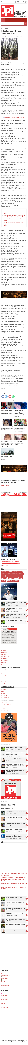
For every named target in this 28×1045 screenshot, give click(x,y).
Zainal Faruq (4, 664)
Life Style (16, 580)
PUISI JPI (15, 571)
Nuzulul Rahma (4, 678)
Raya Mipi (3, 693)
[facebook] (2, 396)
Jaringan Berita (4, 1007)
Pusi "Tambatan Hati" (6, 891)
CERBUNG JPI (21, 573)
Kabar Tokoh (4, 1003)
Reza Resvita (4, 658)
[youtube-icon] (23, 2)
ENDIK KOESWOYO (5, 975)
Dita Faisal (3, 654)
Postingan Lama (23, 492)
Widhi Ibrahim (4, 695)
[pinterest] (9, 396)
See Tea (2, 672)
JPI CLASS (10, 578)
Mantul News (4, 981)
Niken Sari (3, 681)
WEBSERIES (3, 580)
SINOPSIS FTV (14, 573)
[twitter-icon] (21, 2)
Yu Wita (2, 679)
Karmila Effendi (4, 676)
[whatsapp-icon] (26, 2)
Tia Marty (3, 674)
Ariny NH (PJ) (4, 670)
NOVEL (21, 578)
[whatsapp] (13, 396)
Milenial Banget (4, 999)
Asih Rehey (3, 708)
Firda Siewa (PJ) (4, 689)
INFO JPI (8, 573)
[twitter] (6, 396)
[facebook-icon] (18, 2)
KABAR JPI (3, 573)
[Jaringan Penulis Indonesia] (14, 11)
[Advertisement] (14, 858)
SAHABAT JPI (3, 571)
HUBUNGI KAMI (10, 580)
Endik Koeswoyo (5, 697)
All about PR (4, 578)
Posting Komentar (18, 36)
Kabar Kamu (4, 995)
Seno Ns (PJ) (4, 650)
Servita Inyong (4, 660)
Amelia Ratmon (4, 652)
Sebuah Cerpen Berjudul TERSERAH (14, 758)
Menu (3, 20)
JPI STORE (16, 578)
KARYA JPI (21, 571)
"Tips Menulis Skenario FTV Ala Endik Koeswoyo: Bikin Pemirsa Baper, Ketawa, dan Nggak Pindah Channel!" (13, 879)
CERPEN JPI (10, 571)
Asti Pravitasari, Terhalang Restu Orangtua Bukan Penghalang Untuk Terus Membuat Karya (15, 904)
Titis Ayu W (3, 662)
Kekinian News (4, 978)
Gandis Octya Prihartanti (6, 705)
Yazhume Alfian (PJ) (5, 703)
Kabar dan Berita (5, 985)
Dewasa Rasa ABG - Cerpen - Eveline (14, 620)
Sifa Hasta (3, 691)
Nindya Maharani (5, 656)
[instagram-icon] (15, 2)
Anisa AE (3, 683)
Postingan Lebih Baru (5, 492)
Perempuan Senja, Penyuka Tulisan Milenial (13, 222)
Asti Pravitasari (4, 706)
